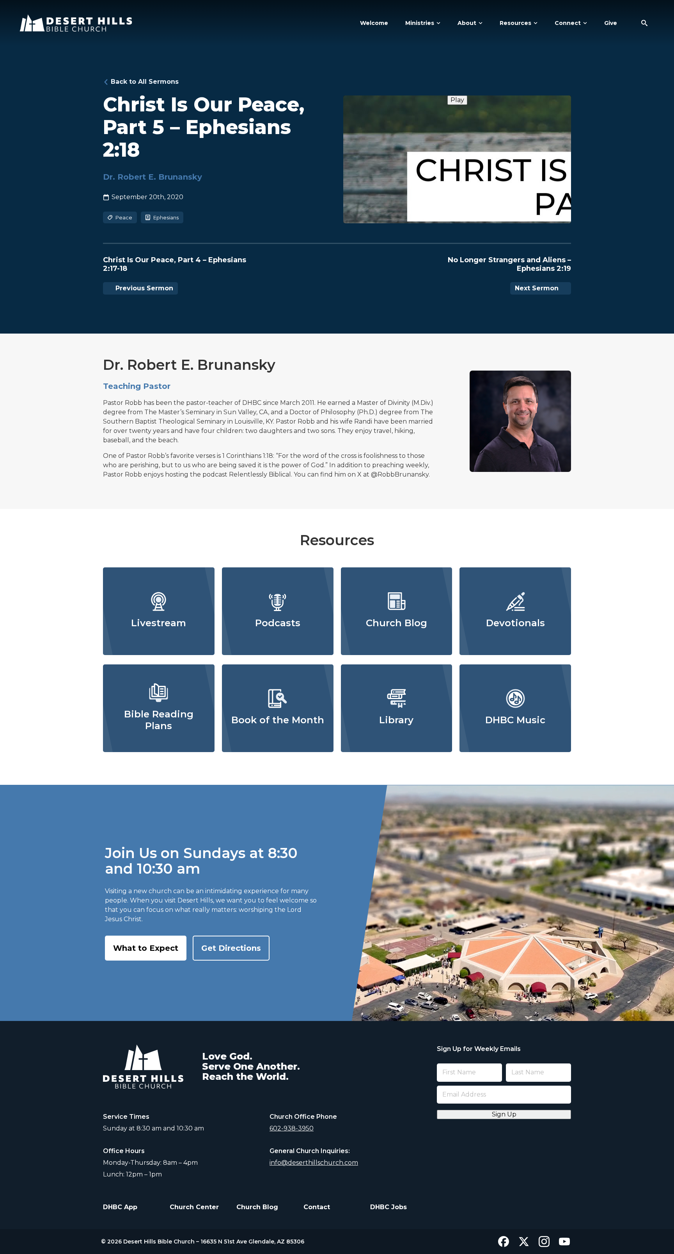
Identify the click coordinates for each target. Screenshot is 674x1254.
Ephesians (166, 217)
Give (610, 22)
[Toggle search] (644, 23)
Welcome (374, 22)
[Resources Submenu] (534, 23)
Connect (568, 22)
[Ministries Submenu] (437, 23)
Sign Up (504, 1114)
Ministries (419, 22)
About (467, 22)
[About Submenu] (479, 23)
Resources (515, 22)
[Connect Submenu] (584, 23)
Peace (123, 217)
